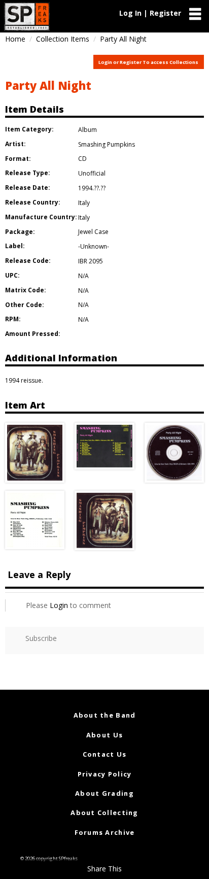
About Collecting (104, 812)
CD (82, 158)
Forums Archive (105, 832)
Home (15, 39)
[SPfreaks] (27, 16)
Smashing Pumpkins (106, 144)
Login (59, 605)
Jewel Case (93, 231)
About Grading (104, 793)
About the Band (105, 715)
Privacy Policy (105, 774)
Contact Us (105, 754)
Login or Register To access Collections (148, 62)
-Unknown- (93, 246)
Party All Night (48, 85)
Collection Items (62, 39)
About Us (104, 734)
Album (87, 129)
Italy (84, 202)
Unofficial (92, 173)
